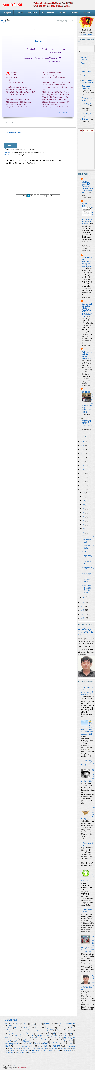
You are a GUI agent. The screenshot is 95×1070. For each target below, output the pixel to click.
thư (39, 1046)
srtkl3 (30, 1043)
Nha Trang (45, 1040)
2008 (83, 618)
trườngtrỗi (35, 1050)
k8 (5, 1036)
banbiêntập (60, 1024)
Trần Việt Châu (42, 1048)
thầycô (7, 1046)
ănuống (32, 1024)
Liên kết (74, 12)
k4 (49, 1034)
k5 (54, 1034)
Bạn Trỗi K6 (12, 4)
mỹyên (19, 1038)
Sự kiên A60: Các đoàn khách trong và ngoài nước (87, 189)
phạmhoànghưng (68, 1040)
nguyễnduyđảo (69, 1038)
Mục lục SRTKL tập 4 (87, 357)
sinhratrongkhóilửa (11, 1044)
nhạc (53, 1040)
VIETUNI (7, 155)
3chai (6, 1024)
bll (10, 1026)
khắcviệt (17, 1036)
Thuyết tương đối (87, 556)
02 (84, 532)
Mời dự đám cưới (86, 540)
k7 (71, 1034)
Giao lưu (45, 1032)
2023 (83, 449)
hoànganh (72, 1032)
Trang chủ (6, 12)
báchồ (40, 1024)
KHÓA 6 (85, 119)
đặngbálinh (59, 1030)
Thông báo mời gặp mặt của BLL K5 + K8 (87, 263)
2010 (83, 610)
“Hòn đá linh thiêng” (87, 910)
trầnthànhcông (65, 1048)
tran (24, 1048)
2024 (83, 445)
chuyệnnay (38, 1028)
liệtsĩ (56, 1036)
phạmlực (7, 1042)
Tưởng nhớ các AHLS (87, 99)
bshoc (16, 1026)
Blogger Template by (15, 1068)
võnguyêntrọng (9, 1052)
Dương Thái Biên (27, 1030)
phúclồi (36, 1042)
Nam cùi (27, 1038)
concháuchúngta (62, 1028)
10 (84, 500)
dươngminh (37, 1030)
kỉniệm (39, 1036)
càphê (55, 1026)
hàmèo (61, 1032)
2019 (83, 465)
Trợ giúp (6, 19)
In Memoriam (48, 12)
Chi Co (7, 122)
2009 (83, 614)
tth (44, 1050)
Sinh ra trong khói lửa (87, 353)
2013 (83, 489)
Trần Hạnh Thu (62, 112)
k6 (59, 1034)
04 (84, 524)
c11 (43, 1026)
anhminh (17, 1024)
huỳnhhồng (11, 1034)
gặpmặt (35, 1032)
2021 (83, 457)
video (58, 1050)
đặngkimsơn (69, 1030)
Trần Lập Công (31, 1048)
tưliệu (50, 1050)
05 (84, 520)
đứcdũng (24, 1032)
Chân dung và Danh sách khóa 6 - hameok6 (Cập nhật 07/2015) (87, 690)
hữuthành (29, 1034)
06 (84, 516)
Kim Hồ (32, 1036)
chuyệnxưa (49, 1028)
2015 (83, 481)
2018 (83, 469)
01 (84, 597)
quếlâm (61, 1042)
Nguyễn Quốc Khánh (56, 1038)
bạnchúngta (70, 1024)
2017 (83, 473)
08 (84, 508)
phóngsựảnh (26, 1042)
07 (84, 512)
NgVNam (37, 1040)
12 (84, 492)
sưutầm (45, 1044)
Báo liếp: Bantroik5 (86, 183)
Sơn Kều (24, 1043)
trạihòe (18, 1048)
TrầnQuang (53, 1048)
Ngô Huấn (35, 1038)
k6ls (66, 1034)
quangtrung (44, 1042)
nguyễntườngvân (27, 1040)
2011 (83, 606)
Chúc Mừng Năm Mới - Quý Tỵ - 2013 (87, 588)
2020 (83, 461)
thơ (12, 122)
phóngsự (16, 1042)
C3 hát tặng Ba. (87, 425)
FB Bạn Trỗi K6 (86, 34)
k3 (44, 1034)
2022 (83, 453)
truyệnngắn (13, 1050)
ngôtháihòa (44, 1038)
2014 (83, 485)
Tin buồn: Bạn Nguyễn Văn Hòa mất (85, 632)
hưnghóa (20, 1034)
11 (84, 496)
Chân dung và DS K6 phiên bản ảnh (88, 114)
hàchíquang (54, 1032)
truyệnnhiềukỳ (24, 1050)
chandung (8, 1028)
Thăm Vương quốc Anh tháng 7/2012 (87, 762)
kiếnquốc (24, 1036)
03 (84, 528)
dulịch (9, 1030)
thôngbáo (24, 1046)
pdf (59, 1040)
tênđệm (63, 1043)
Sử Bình (37, 1043)
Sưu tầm (62, 12)
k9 (10, 1036)
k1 (36, 1034)
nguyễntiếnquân (14, 1040)
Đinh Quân (8, 1032)
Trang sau (55, 196)
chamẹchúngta (66, 1026)
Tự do (38, 41)
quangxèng (53, 1042)
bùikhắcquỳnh (24, 1026)
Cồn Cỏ (72, 1028)
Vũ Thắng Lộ (31, 1052)
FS (30, 1032)
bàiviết (47, 1023)
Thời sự (19, 12)
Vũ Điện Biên (21, 1052)
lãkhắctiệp (49, 1036)
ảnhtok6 (25, 1024)
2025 (83, 441)
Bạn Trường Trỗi (86, 205)
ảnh (11, 1024)
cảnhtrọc (48, 1026)
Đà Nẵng (45, 1030)
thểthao (16, 1046)
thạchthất (70, 1043)
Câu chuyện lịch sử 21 (88, 844)
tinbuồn (45, 1046)
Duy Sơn (17, 1030)
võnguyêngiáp (68, 1050)
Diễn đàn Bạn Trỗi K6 (86, 58)
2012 (83, 602)
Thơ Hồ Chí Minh (86, 580)
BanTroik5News (87, 258)
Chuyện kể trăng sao (88, 568)
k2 (39, 1034)
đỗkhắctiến (16, 1032)
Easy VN (7, 152)
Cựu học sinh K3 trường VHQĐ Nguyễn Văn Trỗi (87, 308)
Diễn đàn (86, 12)
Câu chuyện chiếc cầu (86, 574)
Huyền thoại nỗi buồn (88, 546)
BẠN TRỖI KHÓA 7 (86, 422)
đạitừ (51, 1030)
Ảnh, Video (32, 12)
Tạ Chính (55, 1043)
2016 (83, 477)
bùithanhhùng (34, 1026)
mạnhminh (66, 1036)
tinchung (56, 1046)
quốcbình (70, 1042)
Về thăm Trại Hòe (87, 562)
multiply (12, 1038)
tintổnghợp (71, 1046)
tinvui (10, 1048)
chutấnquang (27, 1028)
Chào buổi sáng (88, 536)
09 (84, 504)
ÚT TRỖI (86, 392)
